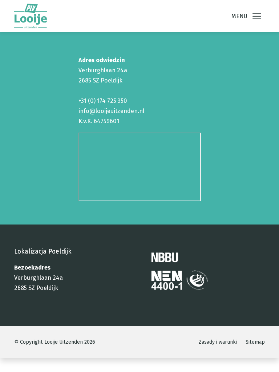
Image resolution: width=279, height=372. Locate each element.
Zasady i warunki (218, 342)
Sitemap (255, 342)
